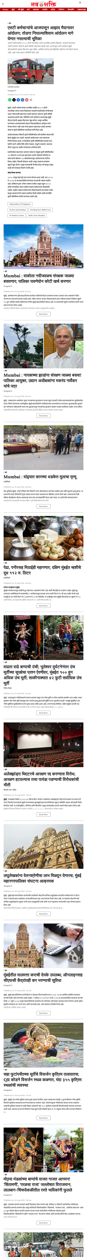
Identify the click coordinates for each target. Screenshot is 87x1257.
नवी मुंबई (21, 9)
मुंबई (13, 9)
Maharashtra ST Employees (20, 204)
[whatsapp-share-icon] (9, 101)
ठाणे (28, 9)
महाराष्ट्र (36, 9)
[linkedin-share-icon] (22, 101)
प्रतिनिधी (7, 481)
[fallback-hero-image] (43, 246)
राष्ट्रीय (44, 9)
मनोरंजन (61, 9)
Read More (43, 314)
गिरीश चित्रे (8, 688)
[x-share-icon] (14, 101)
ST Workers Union (16, 215)
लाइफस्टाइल (81, 9)
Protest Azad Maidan (17, 210)
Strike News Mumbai (36, 215)
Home (5, 9)
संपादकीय (71, 9)
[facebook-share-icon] (18, 101)
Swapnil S (12, 90)
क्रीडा (53, 9)
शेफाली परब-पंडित (10, 790)
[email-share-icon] (26, 101)
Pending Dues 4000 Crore (40, 210)
